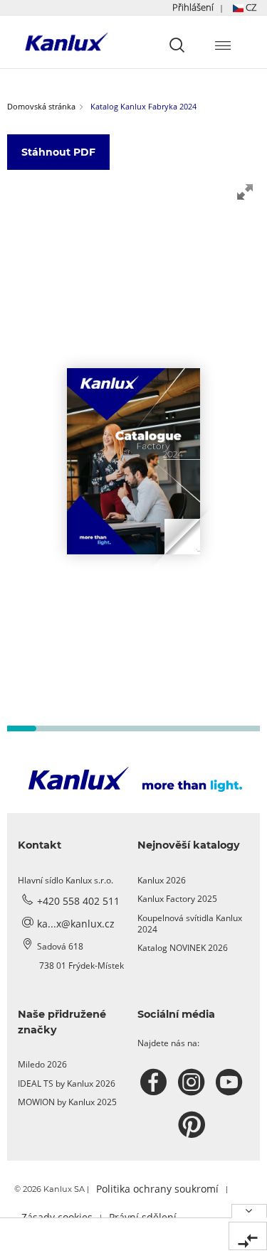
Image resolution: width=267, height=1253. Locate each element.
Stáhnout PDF (58, 152)
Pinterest (193, 1125)
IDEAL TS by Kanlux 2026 (66, 1083)
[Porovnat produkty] (248, 1236)
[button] (214, 7)
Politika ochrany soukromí (157, 1188)
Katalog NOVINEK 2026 (182, 947)
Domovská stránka (41, 106)
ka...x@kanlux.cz (76, 923)
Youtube (231, 1082)
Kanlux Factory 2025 (177, 898)
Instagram (193, 1082)
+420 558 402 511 (78, 901)
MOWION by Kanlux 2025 (67, 1102)
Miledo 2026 (42, 1064)
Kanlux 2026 (161, 880)
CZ (250, 7)
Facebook (156, 1082)
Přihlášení (193, 7)
